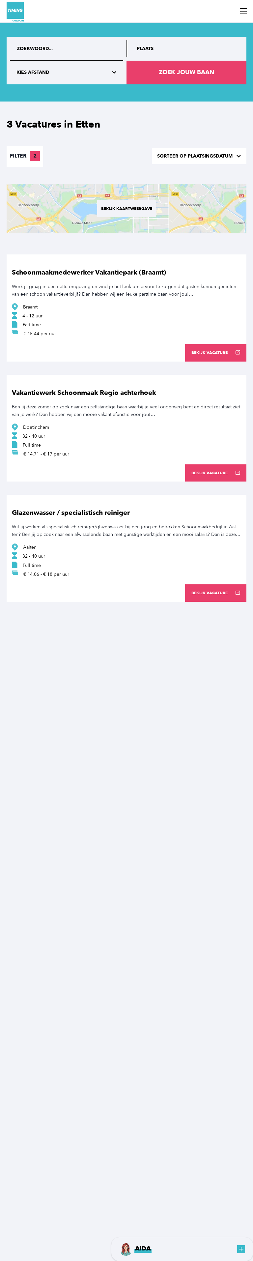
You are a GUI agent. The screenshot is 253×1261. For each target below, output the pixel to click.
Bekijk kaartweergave (126, 208)
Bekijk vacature (209, 352)
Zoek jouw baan (186, 72)
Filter (23, 156)
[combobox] (186, 49)
